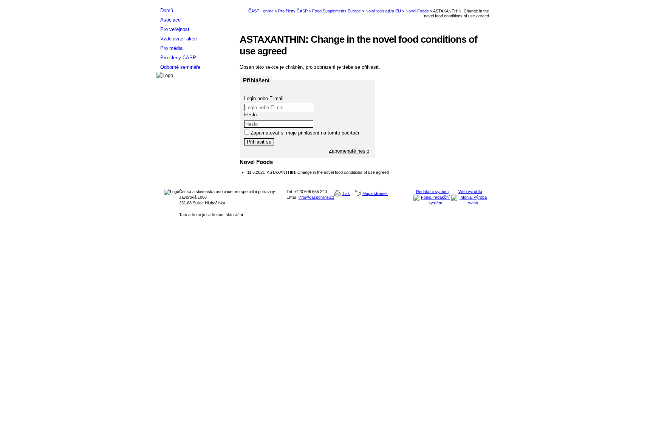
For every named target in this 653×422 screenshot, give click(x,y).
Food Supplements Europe (336, 11)
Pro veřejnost (174, 29)
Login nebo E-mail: (264, 98)
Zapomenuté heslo (349, 151)
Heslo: (251, 114)
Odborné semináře (180, 67)
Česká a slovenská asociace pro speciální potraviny (194, 3)
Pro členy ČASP (293, 11)
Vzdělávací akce (178, 39)
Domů (166, 10)
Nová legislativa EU (383, 11)
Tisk (346, 193)
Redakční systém (432, 191)
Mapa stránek (375, 193)
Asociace (170, 20)
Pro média (171, 48)
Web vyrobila (470, 191)
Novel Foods (417, 11)
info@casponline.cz (316, 197)
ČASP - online (261, 11)
